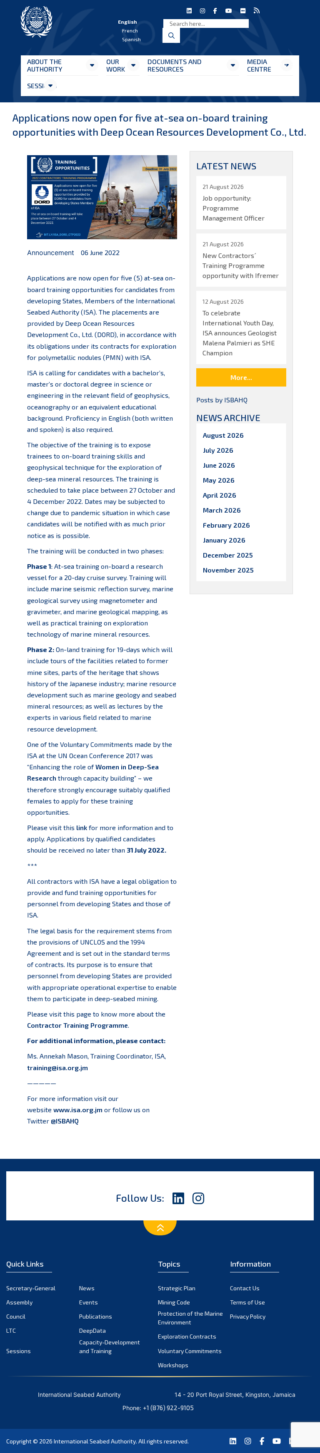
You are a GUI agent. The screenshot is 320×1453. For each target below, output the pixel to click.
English (127, 22)
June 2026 (219, 465)
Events (88, 1302)
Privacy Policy (247, 1316)
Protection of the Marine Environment (190, 1318)
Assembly (19, 1302)
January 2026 (224, 540)
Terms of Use (247, 1302)
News (87, 1288)
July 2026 (218, 450)
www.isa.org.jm (77, 1109)
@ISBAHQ (65, 1121)
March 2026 (222, 510)
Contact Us (245, 1288)
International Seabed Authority (95, 1441)
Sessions (35, 85)
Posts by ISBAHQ (222, 400)
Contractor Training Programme (77, 1025)
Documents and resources (175, 65)
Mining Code (174, 1302)
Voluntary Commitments (190, 1350)
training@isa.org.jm (57, 1067)
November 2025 (228, 570)
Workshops (173, 1365)
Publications (95, 1316)
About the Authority (44, 65)
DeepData (92, 1330)
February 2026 (226, 525)
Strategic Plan (176, 1288)
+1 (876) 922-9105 (168, 1407)
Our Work (115, 65)
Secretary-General (30, 1288)
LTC (11, 1330)
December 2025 (228, 555)
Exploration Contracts (187, 1336)
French (130, 30)
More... (241, 377)
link (81, 827)
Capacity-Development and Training (109, 1346)
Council (15, 1316)
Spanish (131, 39)
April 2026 (219, 495)
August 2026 (223, 435)
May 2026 (219, 480)
